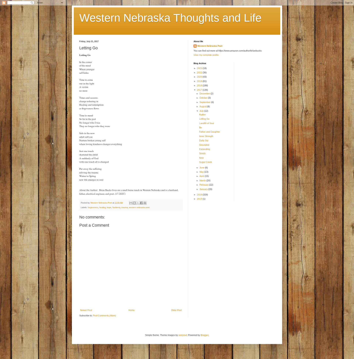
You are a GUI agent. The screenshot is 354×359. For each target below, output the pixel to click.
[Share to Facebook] (141, 203)
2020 (200, 77)
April (202, 176)
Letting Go (204, 119)
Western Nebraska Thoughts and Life (170, 18)
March (202, 180)
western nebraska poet (139, 207)
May (201, 172)
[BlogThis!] (134, 203)
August (203, 106)
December (205, 93)
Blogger (204, 335)
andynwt (182, 335)
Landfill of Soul (206, 123)
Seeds (202, 153)
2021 (200, 72)
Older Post (176, 310)
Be (200, 127)
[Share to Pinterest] (145, 203)
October (203, 98)
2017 (200, 90)
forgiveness (93, 207)
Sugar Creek (205, 162)
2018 (200, 85)
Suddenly (116, 207)
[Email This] (131, 203)
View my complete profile (206, 55)
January (203, 189)
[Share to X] (138, 203)
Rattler (202, 114)
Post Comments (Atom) (104, 315)
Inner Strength (206, 136)
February (204, 185)
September (205, 102)
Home (132, 310)
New (201, 158)
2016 (200, 194)
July (201, 111)
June (202, 167)
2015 (200, 199)
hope (109, 207)
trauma (125, 207)
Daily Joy (203, 140)
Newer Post (86, 310)
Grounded (204, 145)
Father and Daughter (209, 132)
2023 (200, 68)
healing (102, 207)
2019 (200, 81)
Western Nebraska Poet (209, 46)
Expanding (204, 149)
